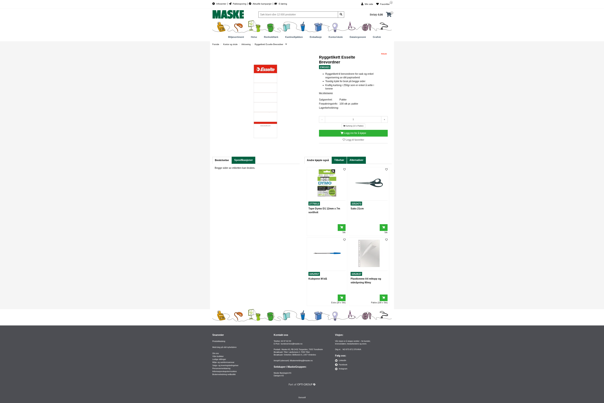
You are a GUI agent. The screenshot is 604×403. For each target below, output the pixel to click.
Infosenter (221, 4)
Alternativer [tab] (356, 160)
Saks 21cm (357, 208)
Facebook (342, 365)
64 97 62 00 (286, 341)
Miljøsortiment (236, 37)
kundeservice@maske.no (291, 344)
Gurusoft (302, 397)
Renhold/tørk (271, 37)
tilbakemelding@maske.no (301, 361)
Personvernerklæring (221, 368)
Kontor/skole (336, 37)
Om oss (215, 353)
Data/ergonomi (358, 37)
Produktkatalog (218, 341)
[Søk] (341, 14)
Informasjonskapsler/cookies (224, 371)
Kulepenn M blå (317, 278)
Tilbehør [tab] (339, 160)
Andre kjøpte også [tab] (318, 160)
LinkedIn (342, 360)
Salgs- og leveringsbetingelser (225, 365)
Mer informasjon (326, 93)
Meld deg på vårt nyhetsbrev (224, 347)
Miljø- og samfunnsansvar (223, 362)
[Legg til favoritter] (344, 170)
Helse (254, 37)
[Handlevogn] (389, 15)
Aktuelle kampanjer (262, 4)
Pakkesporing (239, 4)
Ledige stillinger (219, 359)
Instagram (342, 369)
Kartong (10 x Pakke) (354, 126)
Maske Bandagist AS (282, 373)
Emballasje (316, 37)
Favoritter (385, 4)
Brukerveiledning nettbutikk (224, 374)
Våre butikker (218, 356)
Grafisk (377, 37)
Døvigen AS (279, 376)
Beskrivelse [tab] (222, 160)
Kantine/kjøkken (294, 37)
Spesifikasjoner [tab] (243, 160)
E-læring (282, 4)
